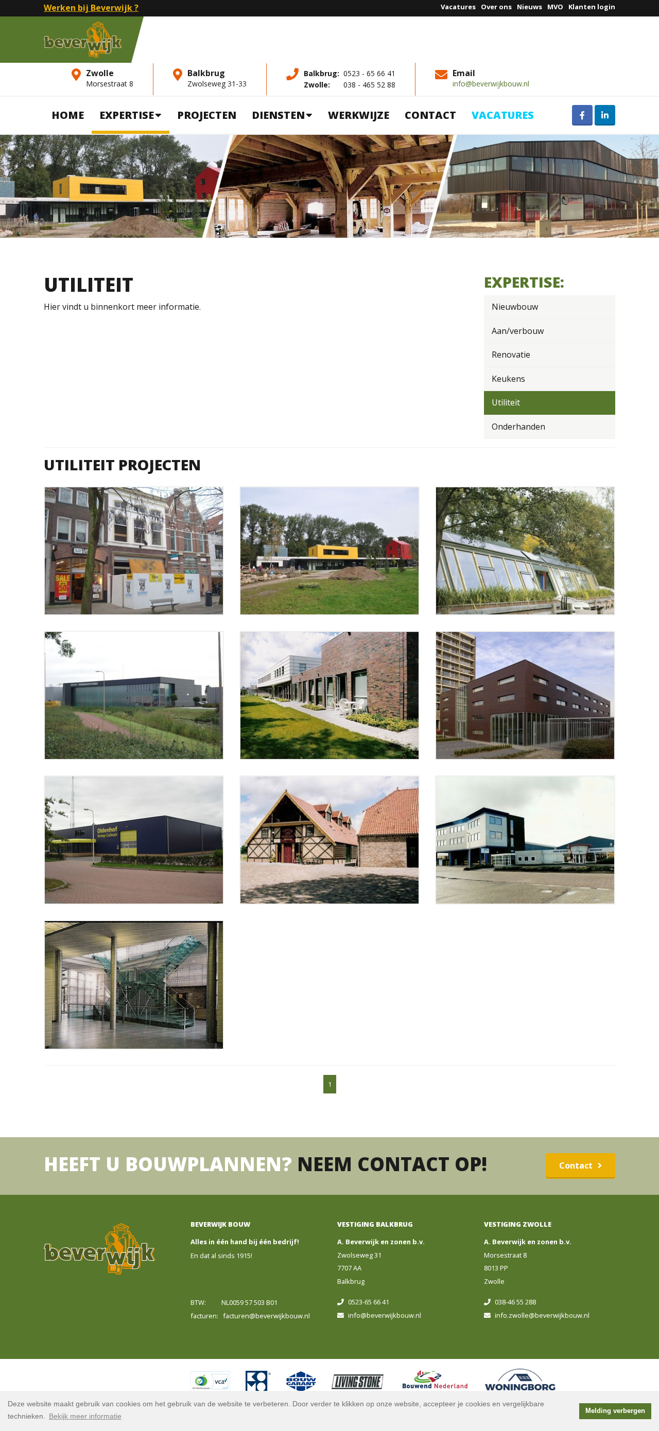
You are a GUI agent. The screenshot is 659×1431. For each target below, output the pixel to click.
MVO (555, 6)
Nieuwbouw (515, 306)
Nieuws (529, 6)
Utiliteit (506, 402)
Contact (430, 115)
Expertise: (524, 282)
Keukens (508, 378)
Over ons (496, 6)
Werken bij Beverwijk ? (91, 7)
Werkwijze (358, 115)
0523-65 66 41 (368, 1301)
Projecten (206, 115)
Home (67, 115)
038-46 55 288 (515, 1301)
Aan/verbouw (518, 331)
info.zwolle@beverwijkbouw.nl (542, 1315)
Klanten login (591, 6)
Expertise (126, 115)
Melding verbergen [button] (615, 1411)
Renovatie (511, 354)
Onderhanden (518, 426)
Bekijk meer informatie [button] (85, 1416)
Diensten (278, 115)
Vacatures (458, 6)
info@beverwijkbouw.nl (491, 84)
